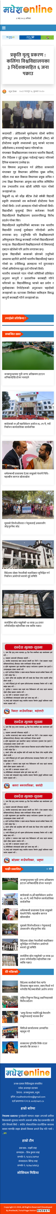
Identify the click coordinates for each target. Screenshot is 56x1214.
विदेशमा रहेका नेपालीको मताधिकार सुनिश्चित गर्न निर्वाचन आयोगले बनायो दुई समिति (27, 575)
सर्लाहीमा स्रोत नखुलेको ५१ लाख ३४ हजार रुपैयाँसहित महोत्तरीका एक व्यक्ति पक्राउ (24, 624)
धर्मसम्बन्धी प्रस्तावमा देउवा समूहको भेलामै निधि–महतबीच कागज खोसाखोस (26, 475)
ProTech (13, 1210)
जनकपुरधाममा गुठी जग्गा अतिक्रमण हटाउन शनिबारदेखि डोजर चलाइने (24, 376)
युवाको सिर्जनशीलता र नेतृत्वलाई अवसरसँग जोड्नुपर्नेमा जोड (25, 525)
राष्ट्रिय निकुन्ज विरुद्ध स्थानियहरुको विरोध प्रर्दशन (36, 999)
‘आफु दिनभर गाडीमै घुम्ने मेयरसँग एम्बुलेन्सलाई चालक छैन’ (35, 1015)
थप (5, 1133)
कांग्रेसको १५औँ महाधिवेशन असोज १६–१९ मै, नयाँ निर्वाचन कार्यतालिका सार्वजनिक (27, 425)
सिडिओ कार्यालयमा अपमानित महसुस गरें (34, 1030)
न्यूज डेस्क (12, 91)
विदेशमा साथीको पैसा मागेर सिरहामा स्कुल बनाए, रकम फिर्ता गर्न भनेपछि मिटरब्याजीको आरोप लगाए (37, 986)
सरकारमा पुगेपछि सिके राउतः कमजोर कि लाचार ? (33, 1045)
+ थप (49, 869)
